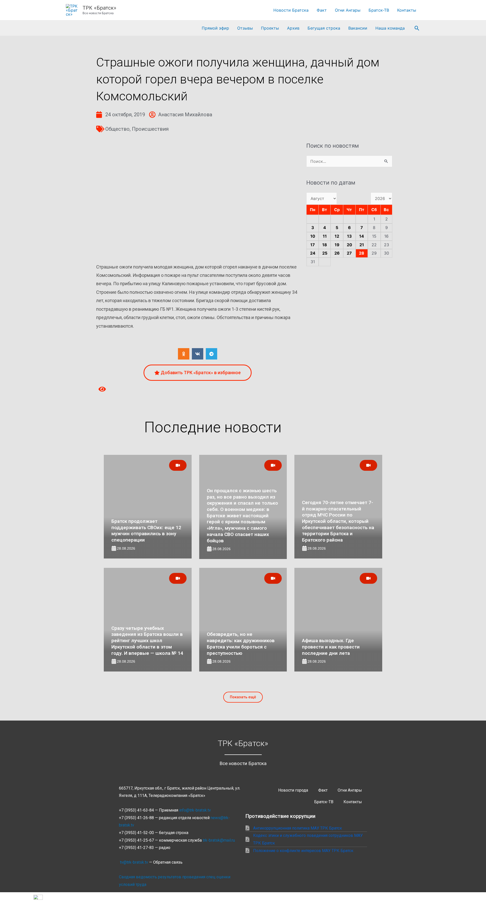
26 (337, 253)
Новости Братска (291, 10)
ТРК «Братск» (99, 8)
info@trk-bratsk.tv (195, 810)
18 (324, 244)
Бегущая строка (324, 28)
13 (349, 236)
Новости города (293, 790)
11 (325, 236)
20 (349, 244)
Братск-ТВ (379, 10)
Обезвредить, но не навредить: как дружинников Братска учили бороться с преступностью (241, 643)
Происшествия (150, 129)
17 (312, 244)
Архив (293, 28)
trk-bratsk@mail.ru (219, 840)
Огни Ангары (347, 10)
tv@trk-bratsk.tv (134, 862)
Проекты (270, 28)
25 (324, 253)
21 (361, 244)
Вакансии (357, 28)
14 (361, 236)
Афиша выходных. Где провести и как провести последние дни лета (331, 647)
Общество (117, 129)
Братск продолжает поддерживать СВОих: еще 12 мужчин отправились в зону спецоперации (146, 530)
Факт (322, 10)
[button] (417, 28)
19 (337, 244)
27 (349, 253)
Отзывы (245, 28)
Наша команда (390, 28)
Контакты (406, 10)
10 (312, 236)
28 (361, 253)
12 (337, 236)
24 (312, 253)
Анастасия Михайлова (185, 114)
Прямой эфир (215, 28)
